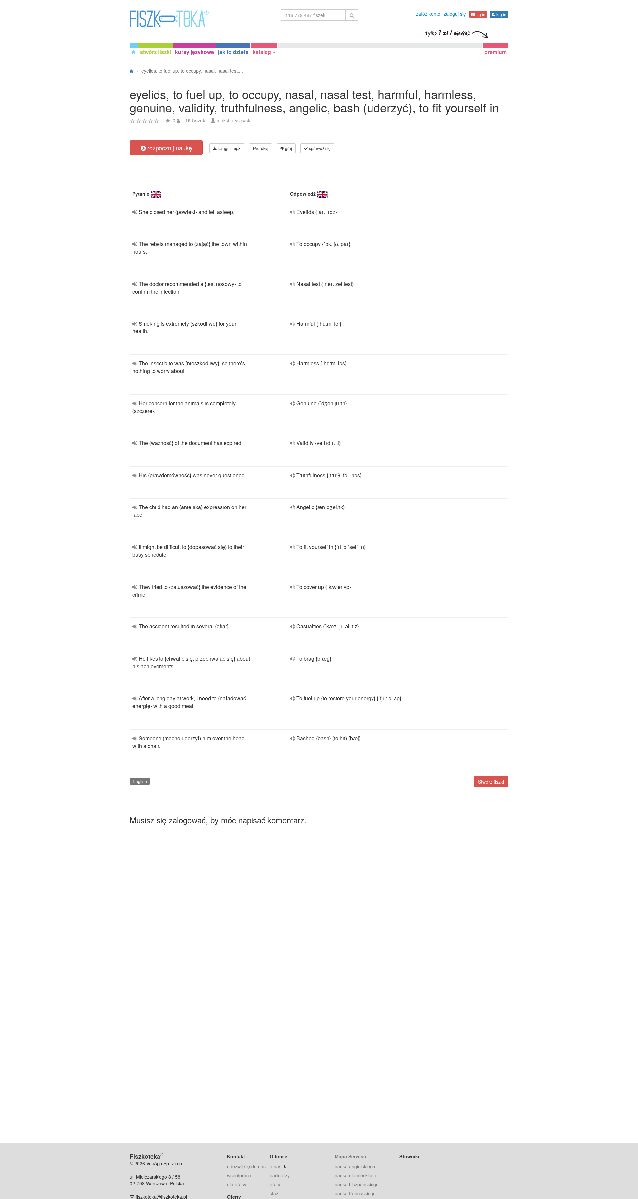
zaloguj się (455, 13)
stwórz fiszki (155, 52)
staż (274, 1193)
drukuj (262, 148)
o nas (275, 1166)
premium (495, 52)
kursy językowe (194, 52)
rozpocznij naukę (169, 147)
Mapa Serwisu (350, 1156)
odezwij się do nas (246, 1166)
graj (288, 148)
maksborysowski (234, 120)
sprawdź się (319, 148)
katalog (262, 52)
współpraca (239, 1175)
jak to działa (233, 52)
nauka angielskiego (355, 1166)
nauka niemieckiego (355, 1175)
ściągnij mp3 (229, 148)
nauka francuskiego (355, 1193)
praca (276, 1184)
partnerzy (280, 1175)
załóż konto (428, 13)
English (140, 781)
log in (480, 14)
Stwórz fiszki (491, 781)
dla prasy (236, 1184)
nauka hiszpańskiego (357, 1184)
